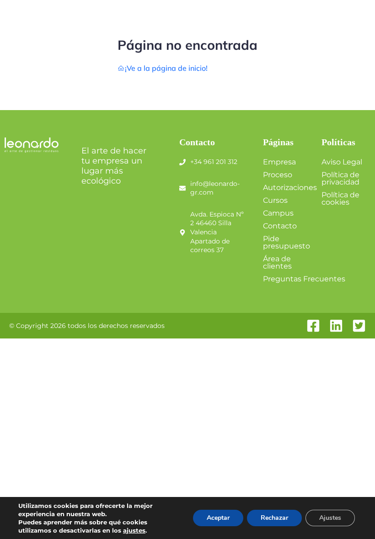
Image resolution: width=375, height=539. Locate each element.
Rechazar (274, 517)
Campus (278, 213)
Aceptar (218, 517)
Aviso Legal (341, 162)
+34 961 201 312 (213, 162)
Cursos (275, 200)
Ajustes (330, 517)
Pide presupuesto (286, 242)
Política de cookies (340, 198)
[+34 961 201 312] (182, 162)
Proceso (277, 174)
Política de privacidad (340, 178)
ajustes (134, 530)
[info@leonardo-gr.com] (182, 188)
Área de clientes (277, 262)
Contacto (280, 226)
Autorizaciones (290, 187)
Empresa (279, 162)
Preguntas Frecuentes (304, 279)
